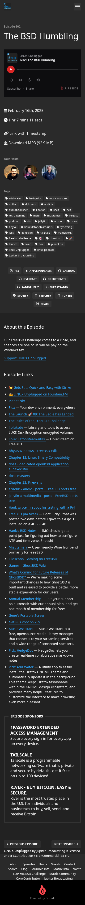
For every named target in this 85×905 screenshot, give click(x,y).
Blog (24, 869)
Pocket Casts (57, 279)
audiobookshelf (18, 210)
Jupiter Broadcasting (58, 878)
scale (27, 244)
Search (12, 869)
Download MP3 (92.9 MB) (30, 142)
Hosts (43, 864)
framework (64, 232)
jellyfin (42, 221)
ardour (58, 221)
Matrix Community (62, 873)
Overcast (30, 279)
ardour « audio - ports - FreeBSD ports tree (42, 489)
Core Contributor (28, 878)
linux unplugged (19, 249)
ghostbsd (55, 238)
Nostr (77, 869)
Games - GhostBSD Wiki (27, 565)
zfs (28, 221)
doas (73, 221)
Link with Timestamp (27, 133)
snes (56, 210)
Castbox (69, 270)
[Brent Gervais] (49, 173)
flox (40, 244)
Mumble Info (40, 869)
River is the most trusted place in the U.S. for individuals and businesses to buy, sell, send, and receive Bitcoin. (41, 800)
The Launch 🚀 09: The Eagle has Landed (41, 414)
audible (49, 204)
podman (13, 221)
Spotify (22, 295)
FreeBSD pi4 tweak (24, 514)
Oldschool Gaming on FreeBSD (33, 559)
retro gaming (17, 215)
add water (14, 198)
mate (36, 215)
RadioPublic (30, 287)
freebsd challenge (19, 238)
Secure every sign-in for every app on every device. (40, 735)
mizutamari (54, 215)
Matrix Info (61, 869)
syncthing (66, 227)
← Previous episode (22, 844)
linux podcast (45, 249)
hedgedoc (35, 198)
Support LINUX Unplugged (25, 358)
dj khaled (31, 204)
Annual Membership (25, 599)
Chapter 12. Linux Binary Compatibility (39, 457)
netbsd (12, 204)
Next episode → (66, 844)
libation (40, 210)
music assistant (58, 198)
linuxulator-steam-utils (38, 227)
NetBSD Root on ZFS (24, 622)
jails (11, 232)
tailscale (45, 232)
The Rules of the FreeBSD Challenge (37, 421)
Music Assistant (21, 628)
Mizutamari (18, 547)
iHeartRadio (59, 287)
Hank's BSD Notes (23, 530)
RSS (17, 270)
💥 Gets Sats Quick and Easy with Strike (40, 387)
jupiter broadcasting (21, 255)
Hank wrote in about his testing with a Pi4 (42, 507)
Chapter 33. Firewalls (25, 482)
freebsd (73, 215)
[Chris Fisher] (11, 173)
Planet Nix (17, 401)
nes (68, 210)
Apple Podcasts (41, 270)
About (14, 864)
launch (12, 244)
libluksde (27, 232)
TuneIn (67, 295)
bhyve (12, 227)
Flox (12, 407)
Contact (69, 864)
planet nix (57, 244)
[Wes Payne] (30, 173)
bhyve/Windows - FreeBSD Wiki (33, 450)
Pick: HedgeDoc (21, 650)
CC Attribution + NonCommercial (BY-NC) (41, 855)
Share (45, 304)
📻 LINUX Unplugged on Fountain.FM (38, 394)
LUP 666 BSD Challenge (29, 873)
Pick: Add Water (21, 667)
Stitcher (45, 295)
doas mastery (19, 475)
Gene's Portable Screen (27, 615)
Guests (55, 864)
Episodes (28, 864)
